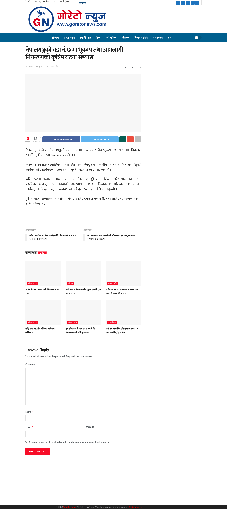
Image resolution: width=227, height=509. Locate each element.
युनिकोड (82, 3)
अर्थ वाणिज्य (111, 37)
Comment (31, 364)
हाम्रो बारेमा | (150, 498)
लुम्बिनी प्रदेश (32, 283)
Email (29, 426)
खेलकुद (125, 37)
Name (29, 411)
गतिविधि (70, 283)
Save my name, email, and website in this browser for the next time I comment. (70, 442)
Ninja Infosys (135, 506)
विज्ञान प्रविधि (141, 37)
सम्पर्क (160, 498)
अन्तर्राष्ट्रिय (112, 322)
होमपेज (55, 37)
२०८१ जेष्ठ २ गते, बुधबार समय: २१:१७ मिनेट (41, 66)
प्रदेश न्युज (69, 37)
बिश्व (98, 37)
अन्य (170, 37)
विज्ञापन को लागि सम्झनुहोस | (176, 498)
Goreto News (70, 506)
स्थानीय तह (85, 37)
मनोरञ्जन (158, 37)
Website (90, 426)
